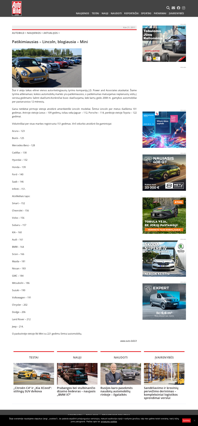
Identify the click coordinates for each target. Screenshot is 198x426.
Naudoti (116, 13)
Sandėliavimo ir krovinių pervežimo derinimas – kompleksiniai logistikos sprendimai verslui (161, 393)
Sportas (146, 13)
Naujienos (82, 13)
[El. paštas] (174, 8)
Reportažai (131, 13)
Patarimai (160, 13)
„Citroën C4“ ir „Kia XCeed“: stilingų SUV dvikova (32, 389)
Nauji (105, 13)
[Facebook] (179, 8)
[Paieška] (168, 8)
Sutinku (186, 420)
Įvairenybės (176, 13)
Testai (95, 13)
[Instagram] (183, 8)
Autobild (18, 33)
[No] (194, 420)
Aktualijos (50, 33)
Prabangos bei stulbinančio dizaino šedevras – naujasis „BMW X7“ (76, 391)
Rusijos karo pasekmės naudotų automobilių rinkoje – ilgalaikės (116, 391)
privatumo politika (109, 421)
